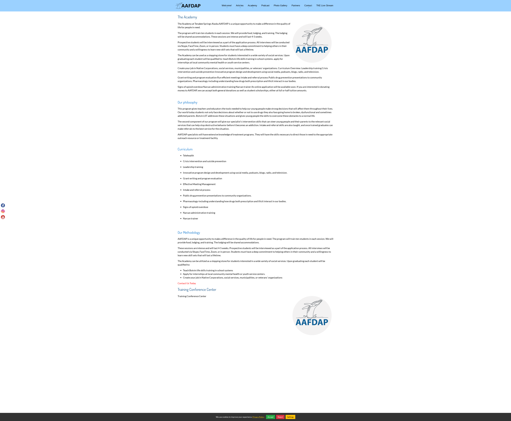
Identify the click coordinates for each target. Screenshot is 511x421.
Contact (308, 7)
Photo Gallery (280, 5)
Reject (280, 417)
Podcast (265, 5)
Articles (240, 7)
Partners (296, 5)
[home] (188, 5)
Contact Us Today (187, 283)
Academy (252, 7)
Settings (290, 417)
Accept (270, 417)
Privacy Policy (258, 417)
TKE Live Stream (324, 5)
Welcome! (227, 7)
